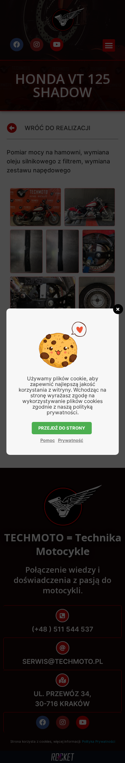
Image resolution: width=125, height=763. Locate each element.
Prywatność (70, 440)
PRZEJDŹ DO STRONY (61, 428)
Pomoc (47, 440)
